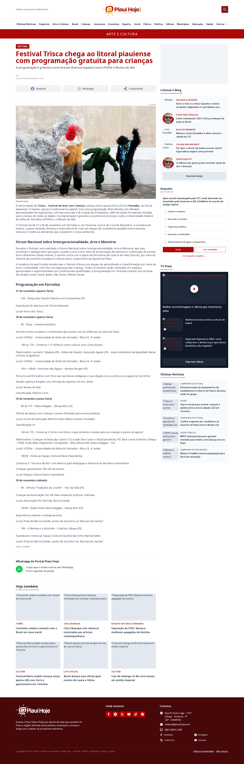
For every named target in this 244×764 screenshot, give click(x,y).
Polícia (147, 24)
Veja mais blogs (194, 176)
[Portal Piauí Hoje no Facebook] (108, 714)
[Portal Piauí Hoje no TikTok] (136, 714)
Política (158, 24)
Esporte (126, 24)
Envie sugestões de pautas (40, 571)
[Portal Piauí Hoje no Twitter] (122, 714)
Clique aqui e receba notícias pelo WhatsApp (49, 567)
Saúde (209, 24)
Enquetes (44, 24)
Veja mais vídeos (194, 361)
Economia (113, 24)
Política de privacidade (203, 751)
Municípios (183, 24)
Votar (178, 249)
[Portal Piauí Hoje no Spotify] (142, 714)
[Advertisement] (194, 64)
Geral (137, 24)
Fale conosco (222, 751)
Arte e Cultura (61, 24)
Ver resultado (210, 249)
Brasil (75, 24)
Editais (170, 24)
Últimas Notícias (26, 24)
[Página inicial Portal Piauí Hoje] (122, 9)
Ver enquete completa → (194, 256)
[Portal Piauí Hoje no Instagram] (115, 714)
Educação (197, 24)
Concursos (99, 24)
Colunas (85, 24)
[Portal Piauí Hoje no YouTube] (129, 714)
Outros (220, 24)
